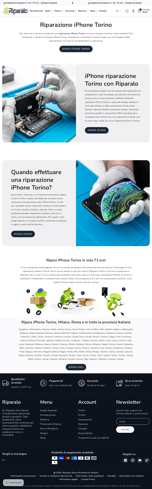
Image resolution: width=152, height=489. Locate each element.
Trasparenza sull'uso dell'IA (93, 437)
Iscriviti (125, 429)
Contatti (82, 428)
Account (87, 402)
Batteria (44, 419)
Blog (42, 437)
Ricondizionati (48, 415)
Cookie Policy (88, 479)
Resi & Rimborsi (49, 428)
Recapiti (112, 476)
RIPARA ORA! (76, 367)
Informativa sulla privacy (23, 476)
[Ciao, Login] (133, 10)
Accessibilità (85, 433)
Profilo (82, 415)
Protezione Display (50, 424)
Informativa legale (68, 479)
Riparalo (11, 402)
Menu (46, 402)
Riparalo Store (69, 472)
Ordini (81, 410)
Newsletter (128, 402)
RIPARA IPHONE (97, 130)
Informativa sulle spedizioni (90, 476)
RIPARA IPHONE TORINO (76, 48)
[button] (49, 11)
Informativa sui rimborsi (131, 476)
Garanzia (83, 424)
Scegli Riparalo (48, 410)
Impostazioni (85, 419)
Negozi (44, 433)
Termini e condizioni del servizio (55, 476)
